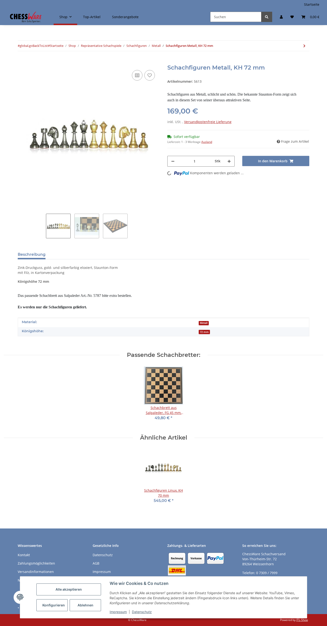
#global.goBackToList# (34, 46)
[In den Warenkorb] (21, 61)
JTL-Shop (302, 620)
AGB (96, 563)
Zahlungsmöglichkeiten (36, 563)
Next (160, 135)
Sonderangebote (125, 17)
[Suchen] (266, 17)
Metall (204, 323)
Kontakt (24, 555)
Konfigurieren (53, 605)
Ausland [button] (206, 142)
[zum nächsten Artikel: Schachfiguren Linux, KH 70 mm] (304, 46)
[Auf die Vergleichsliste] (137, 75)
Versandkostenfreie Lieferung (207, 122)
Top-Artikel (92, 17)
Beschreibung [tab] (31, 254)
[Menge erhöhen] (229, 161)
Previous (18, 135)
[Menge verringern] (173, 161)
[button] (281, 17)
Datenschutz (142, 612)
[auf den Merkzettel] (149, 75)
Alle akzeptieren (69, 589)
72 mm (204, 332)
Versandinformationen (36, 571)
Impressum (118, 612)
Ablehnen (85, 605)
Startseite (311, 4)
